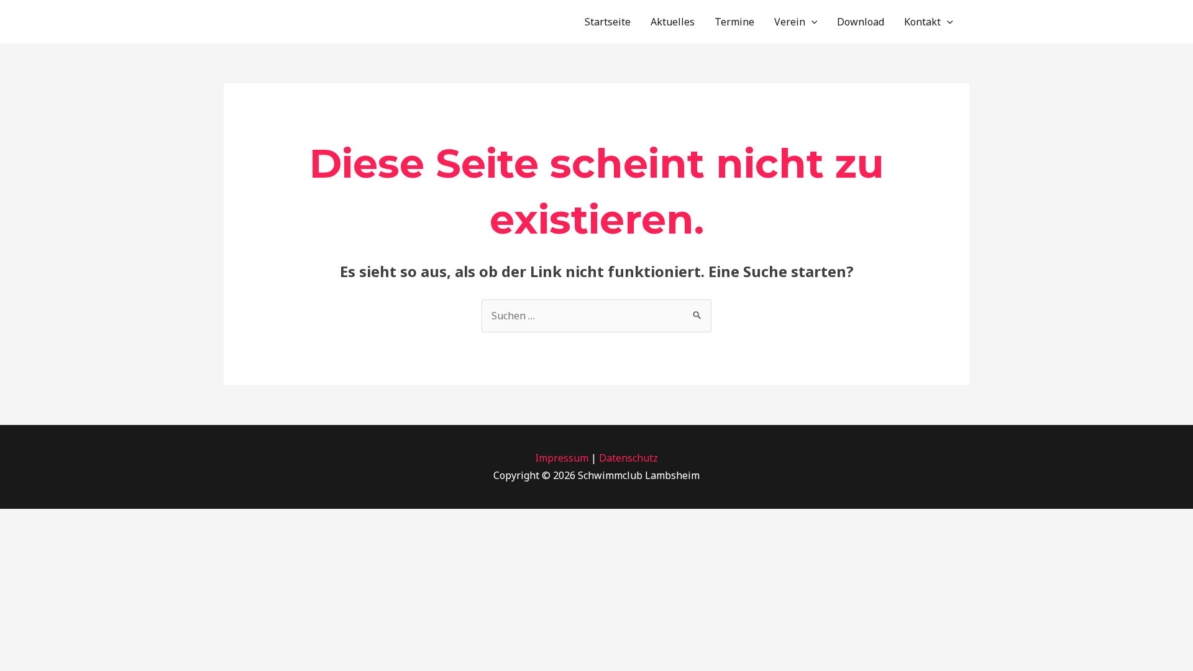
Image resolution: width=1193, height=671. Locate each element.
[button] (811, 21)
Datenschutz (628, 458)
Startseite (608, 22)
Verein (789, 22)
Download (860, 22)
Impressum (561, 458)
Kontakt (922, 22)
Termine (734, 22)
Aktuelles (673, 22)
